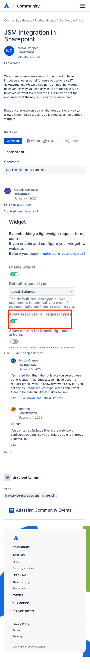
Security (17, 636)
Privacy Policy (21, 624)
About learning (21, 582)
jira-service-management (22, 495)
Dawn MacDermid (39, 398)
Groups (27, 20)
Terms (16, 630)
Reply (8, 452)
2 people (26, 353)
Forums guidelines (23, 568)
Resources (19, 588)
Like (7, 353)
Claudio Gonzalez (26, 189)
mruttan (24, 408)
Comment (13, 140)
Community (28, 6)
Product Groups (45, 20)
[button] (45, 282)
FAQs (16, 562)
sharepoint (49, 495)
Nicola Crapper (28, 48)
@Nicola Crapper (19, 204)
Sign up (23, 169)
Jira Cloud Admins (71, 20)
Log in (10, 169)
